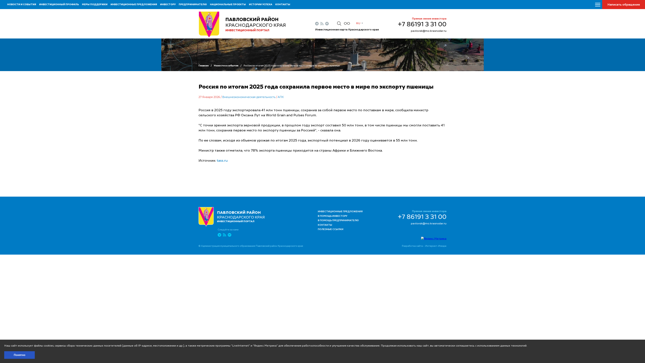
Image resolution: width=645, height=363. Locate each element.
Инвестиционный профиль (59, 4)
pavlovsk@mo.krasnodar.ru (428, 31)
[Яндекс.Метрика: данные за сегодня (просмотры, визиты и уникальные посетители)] (433, 239)
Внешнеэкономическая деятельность (248, 97)
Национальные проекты (228, 4)
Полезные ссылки (330, 229)
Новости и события (21, 4)
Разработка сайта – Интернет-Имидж (424, 246)
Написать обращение (623, 4)
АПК (281, 97)
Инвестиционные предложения (134, 4)
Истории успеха (260, 4)
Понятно (19, 355)
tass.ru (222, 161)
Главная (204, 66)
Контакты (282, 4)
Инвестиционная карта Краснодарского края (347, 29)
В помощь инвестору (332, 216)
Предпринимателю (193, 4)
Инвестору (168, 4)
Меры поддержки (95, 4)
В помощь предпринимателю (338, 220)
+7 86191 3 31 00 (422, 25)
